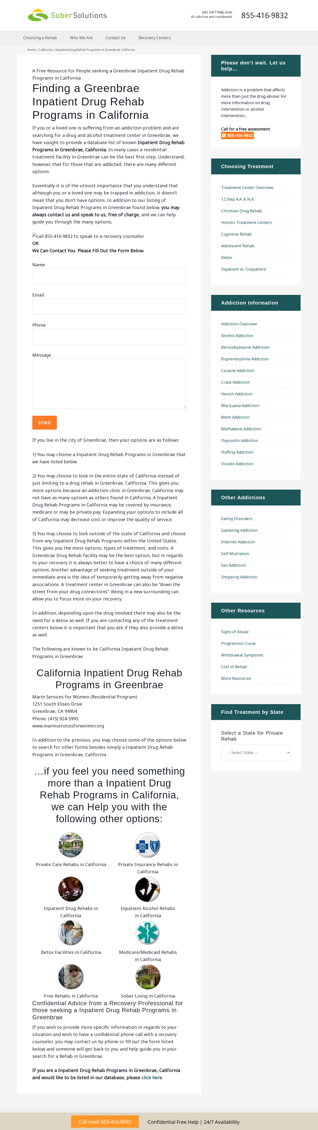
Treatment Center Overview (247, 187)
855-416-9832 (239, 135)
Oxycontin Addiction (239, 440)
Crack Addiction (235, 382)
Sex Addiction (233, 565)
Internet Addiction (238, 542)
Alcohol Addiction (237, 335)
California (45, 50)
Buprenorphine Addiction (245, 359)
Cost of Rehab (234, 666)
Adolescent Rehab (237, 246)
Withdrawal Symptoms (242, 655)
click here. (152, 1077)
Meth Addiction (235, 417)
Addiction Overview (239, 324)
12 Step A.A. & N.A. (237, 199)
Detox (226, 257)
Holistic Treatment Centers (246, 222)
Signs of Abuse (235, 631)
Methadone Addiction (241, 429)
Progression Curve (238, 643)
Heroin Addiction (236, 394)
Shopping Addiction (239, 577)
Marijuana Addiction (240, 405)
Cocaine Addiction (237, 370)
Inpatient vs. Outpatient (243, 269)
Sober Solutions (67, 14)
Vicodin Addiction (237, 464)
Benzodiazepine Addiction (245, 347)
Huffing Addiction (237, 452)
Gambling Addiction (239, 530)
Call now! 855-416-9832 (105, 1121)
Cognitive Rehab (236, 234)
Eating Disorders (236, 518)
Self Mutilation (235, 553)
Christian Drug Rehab (241, 211)
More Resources (236, 678)
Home (31, 50)
